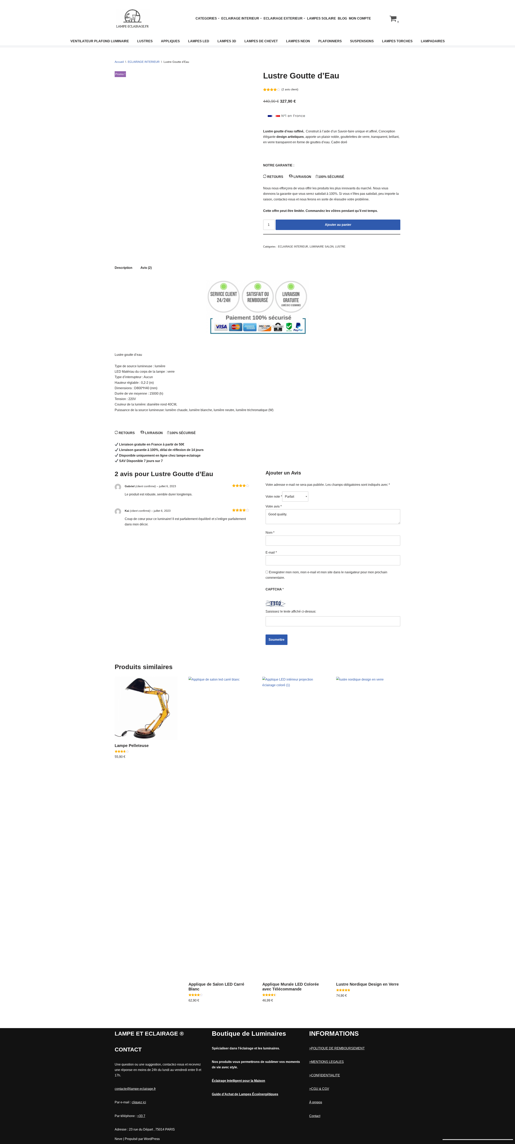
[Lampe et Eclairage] (133, 18)
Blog (342, 18)
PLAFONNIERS (330, 41)
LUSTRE (340, 246)
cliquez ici (139, 1102)
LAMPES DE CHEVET (261, 41)
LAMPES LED (198, 41)
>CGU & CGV (319, 1088)
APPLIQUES (170, 41)
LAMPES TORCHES (397, 41)
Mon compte (360, 18)
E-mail (271, 552)
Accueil (119, 61)
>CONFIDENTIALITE (324, 1075)
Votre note (274, 496)
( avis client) (289, 89)
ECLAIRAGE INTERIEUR (144, 61)
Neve (118, 1139)
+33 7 (141, 1116)
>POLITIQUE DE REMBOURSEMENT (337, 1048)
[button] (218, 18)
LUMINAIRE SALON (322, 246)
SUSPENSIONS (362, 41)
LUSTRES (145, 41)
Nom (270, 532)
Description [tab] (123, 267)
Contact (314, 1116)
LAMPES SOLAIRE (321, 18)
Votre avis (274, 506)
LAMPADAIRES (433, 41)
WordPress (152, 1139)
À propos (315, 1102)
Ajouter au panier (338, 224)
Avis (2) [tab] (146, 267)
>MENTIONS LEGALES (326, 1062)
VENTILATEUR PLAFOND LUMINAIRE (99, 41)
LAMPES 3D (226, 41)
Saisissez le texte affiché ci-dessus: (291, 611)
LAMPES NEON (298, 41)
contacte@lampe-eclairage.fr (135, 1088)
